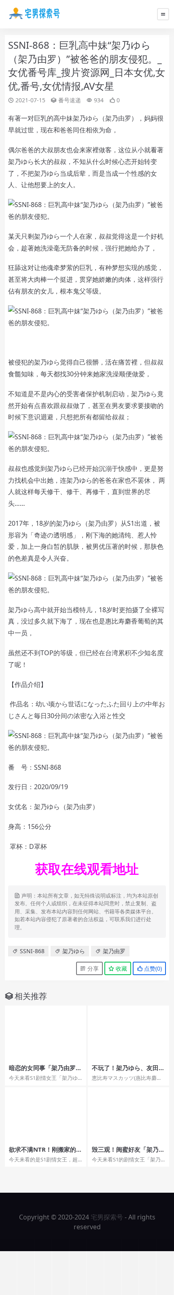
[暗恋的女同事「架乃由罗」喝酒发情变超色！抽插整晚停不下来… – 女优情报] (45, 1033)
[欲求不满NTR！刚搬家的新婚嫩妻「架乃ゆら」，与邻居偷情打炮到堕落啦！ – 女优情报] (45, 1114)
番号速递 (69, 100)
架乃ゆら (73, 951)
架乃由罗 (114, 951)
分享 (92, 968)
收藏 (120, 968)
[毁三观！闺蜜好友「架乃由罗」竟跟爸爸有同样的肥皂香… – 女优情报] (128, 1114)
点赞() (152, 968)
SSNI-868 (32, 951)
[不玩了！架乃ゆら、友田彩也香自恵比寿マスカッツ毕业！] (128, 1033)
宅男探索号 (107, 1217)
